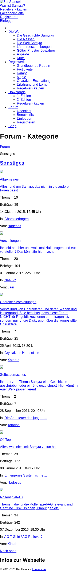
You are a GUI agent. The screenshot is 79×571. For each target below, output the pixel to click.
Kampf (22, 73)
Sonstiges (12, 163)
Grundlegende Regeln (33, 65)
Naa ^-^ (10, 280)
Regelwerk (16, 62)
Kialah (12, 544)
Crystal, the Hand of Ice (21, 353)
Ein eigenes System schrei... (25, 475)
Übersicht (24, 111)
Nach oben (8, 551)
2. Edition (24, 99)
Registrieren (26, 122)
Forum (13, 107)
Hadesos (14, 226)
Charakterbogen (16, 219)
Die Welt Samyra (29, 43)
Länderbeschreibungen (34, 46)
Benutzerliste (26, 115)
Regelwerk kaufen (30, 88)
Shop (12, 126)
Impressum (39, 569)
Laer (11, 287)
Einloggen (24, 118)
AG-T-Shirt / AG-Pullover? (23, 536)
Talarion (14, 425)
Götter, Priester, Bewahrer (36, 50)
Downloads (16, 92)
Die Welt (14, 31)
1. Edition (24, 96)
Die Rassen (26, 39)
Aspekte (23, 54)
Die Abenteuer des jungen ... (25, 418)
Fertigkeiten (26, 69)
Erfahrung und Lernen (33, 84)
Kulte (21, 58)
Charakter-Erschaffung (34, 81)
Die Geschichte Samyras (35, 35)
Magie (21, 77)
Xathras (13, 360)
